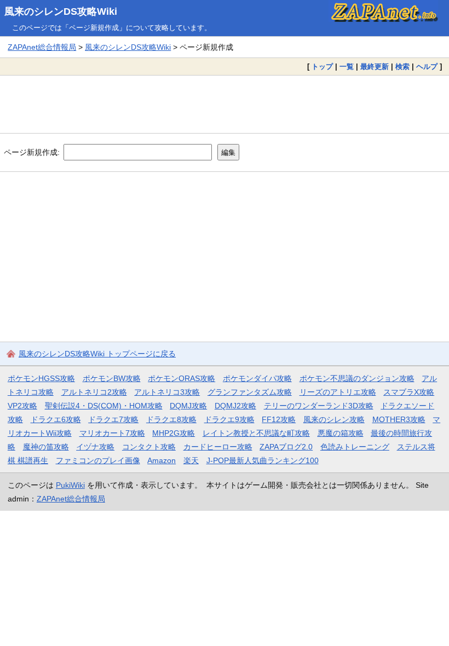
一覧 (346, 66)
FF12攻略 (279, 419)
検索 (402, 66)
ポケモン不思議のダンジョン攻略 (357, 378)
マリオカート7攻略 (112, 433)
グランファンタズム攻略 (250, 392)
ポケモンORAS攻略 (181, 378)
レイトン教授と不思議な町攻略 (256, 433)
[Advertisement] (224, 104)
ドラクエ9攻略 (229, 419)
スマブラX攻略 (408, 392)
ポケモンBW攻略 (112, 378)
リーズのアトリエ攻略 (338, 392)
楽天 (191, 460)
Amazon (161, 460)
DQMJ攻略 (188, 405)
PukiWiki (70, 485)
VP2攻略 (22, 405)
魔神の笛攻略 (46, 446)
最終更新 (374, 66)
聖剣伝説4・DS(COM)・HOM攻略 (104, 405)
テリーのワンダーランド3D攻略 (318, 405)
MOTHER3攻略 (398, 419)
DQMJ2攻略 (235, 405)
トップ (322, 66)
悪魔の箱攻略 (341, 433)
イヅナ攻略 (95, 446)
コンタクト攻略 (149, 446)
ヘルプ (427, 66)
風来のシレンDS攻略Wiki (60, 11)
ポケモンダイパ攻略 (257, 378)
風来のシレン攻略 (334, 419)
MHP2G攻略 (173, 433)
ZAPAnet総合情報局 (42, 47)
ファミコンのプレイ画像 (98, 460)
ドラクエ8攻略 (171, 419)
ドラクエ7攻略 (113, 419)
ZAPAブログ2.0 (286, 446)
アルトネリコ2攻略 (94, 392)
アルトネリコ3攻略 (167, 392)
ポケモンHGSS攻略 (41, 378)
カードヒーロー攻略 (217, 446)
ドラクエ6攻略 (56, 419)
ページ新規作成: (32, 152)
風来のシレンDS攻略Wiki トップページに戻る (97, 353)
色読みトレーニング (354, 446)
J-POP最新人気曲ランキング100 (262, 460)
